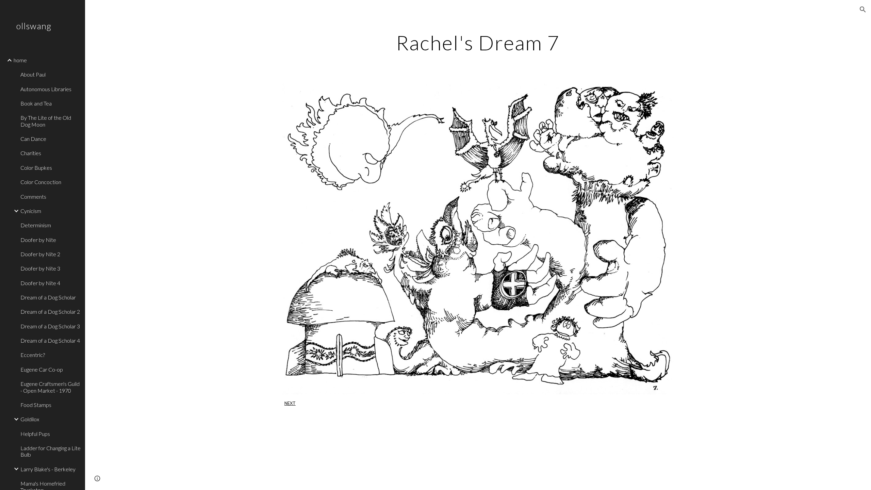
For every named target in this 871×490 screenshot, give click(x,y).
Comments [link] (33, 196)
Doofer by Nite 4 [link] (40, 283)
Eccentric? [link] (32, 355)
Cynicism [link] (30, 211)
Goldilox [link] (29, 419)
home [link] (20, 60)
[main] (478, 42)
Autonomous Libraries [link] (45, 89)
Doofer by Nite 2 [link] (40, 254)
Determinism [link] (35, 225)
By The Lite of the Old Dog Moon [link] (45, 120)
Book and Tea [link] (36, 103)
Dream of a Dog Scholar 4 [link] (50, 340)
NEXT (290, 403)
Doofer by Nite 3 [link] (40, 268)
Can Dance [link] (33, 138)
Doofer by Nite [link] (38, 239)
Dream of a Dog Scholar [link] (48, 297)
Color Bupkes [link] (36, 167)
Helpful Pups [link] (35, 433)
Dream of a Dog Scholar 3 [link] (50, 326)
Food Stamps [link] (35, 405)
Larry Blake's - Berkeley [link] (48, 469)
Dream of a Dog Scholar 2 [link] (50, 311)
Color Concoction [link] (40, 182)
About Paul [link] (33, 74)
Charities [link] (30, 153)
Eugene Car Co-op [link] (41, 369)
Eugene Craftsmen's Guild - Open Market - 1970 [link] (50, 386)
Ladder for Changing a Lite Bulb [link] (50, 451)
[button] (863, 9)
